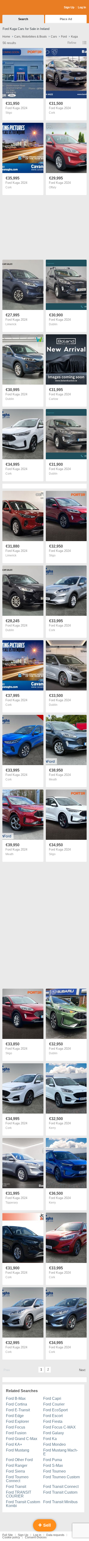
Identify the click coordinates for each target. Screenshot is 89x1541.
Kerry (52, 1128)
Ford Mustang (17, 1450)
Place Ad (66, 19)
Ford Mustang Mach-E (60, 1452)
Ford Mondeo (54, 1444)
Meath (53, 779)
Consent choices (36, 1537)
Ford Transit (16, 1487)
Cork (52, 112)
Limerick (10, 324)
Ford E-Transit (18, 1410)
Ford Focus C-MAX (59, 1427)
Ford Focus (15, 1427)
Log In (82, 7)
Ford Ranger (16, 1465)
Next (82, 1370)
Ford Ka (50, 1439)
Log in (37, 1535)
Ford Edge (15, 1416)
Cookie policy (11, 1537)
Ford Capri (52, 1398)
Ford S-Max (53, 1465)
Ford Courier (54, 1404)
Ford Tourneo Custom (61, 1477)
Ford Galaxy (53, 1433)
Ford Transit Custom (60, 1492)
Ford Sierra (15, 1471)
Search (23, 19)
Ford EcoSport (55, 1410)
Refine (71, 43)
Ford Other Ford (19, 1460)
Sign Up (69, 7)
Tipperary (11, 1202)
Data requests (55, 1535)
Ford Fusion (16, 1433)
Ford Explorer (17, 1421)
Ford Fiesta (52, 1421)
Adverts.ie (21, 7)
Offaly (52, 187)
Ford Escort (53, 1416)
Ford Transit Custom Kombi (23, 1504)
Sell (46, 1525)
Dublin (53, 324)
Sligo (8, 112)
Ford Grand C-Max (21, 1439)
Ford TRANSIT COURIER (18, 1494)
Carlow (53, 399)
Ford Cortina (16, 1404)
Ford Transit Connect (61, 1487)
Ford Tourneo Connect (17, 1479)
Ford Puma (52, 1460)
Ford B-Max (16, 1398)
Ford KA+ (14, 1444)
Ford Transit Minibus (60, 1502)
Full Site (7, 1535)
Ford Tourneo (54, 1471)
